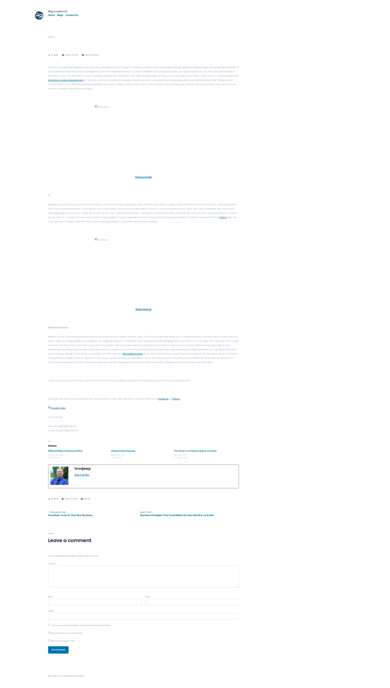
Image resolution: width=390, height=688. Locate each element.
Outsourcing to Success (123, 451)
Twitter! (176, 398)
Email (147, 597)
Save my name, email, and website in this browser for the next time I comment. (81, 625)
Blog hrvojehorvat (57, 11)
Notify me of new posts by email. (63, 641)
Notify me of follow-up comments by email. (66, 633)
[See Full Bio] (91, 475)
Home (51, 15)
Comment (52, 564)
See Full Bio (81, 475)
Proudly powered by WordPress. (73, 676)
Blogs (60, 15)
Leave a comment (91, 55)
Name (51, 597)
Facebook (163, 398)
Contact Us (72, 15)
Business (87, 498)
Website (51, 611)
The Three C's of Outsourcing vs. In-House (195, 451)
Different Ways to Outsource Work (65, 451)
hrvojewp (54, 55)
